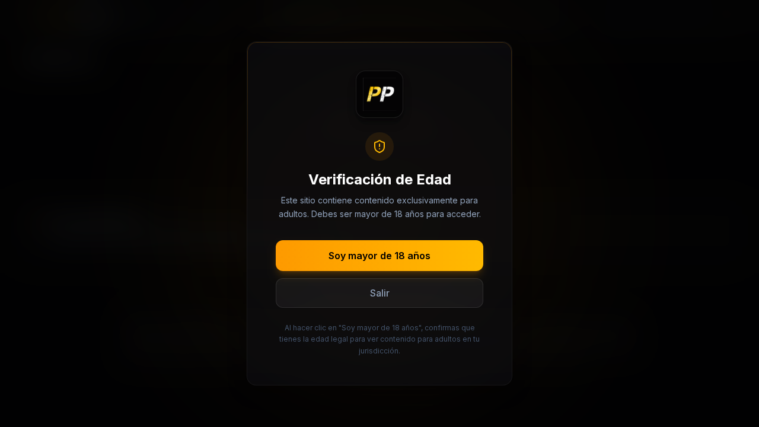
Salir (380, 293)
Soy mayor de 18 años (379, 256)
